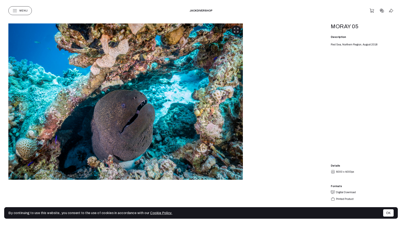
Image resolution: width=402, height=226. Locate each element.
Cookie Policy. (161, 213)
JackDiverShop (201, 10)
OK (388, 213)
